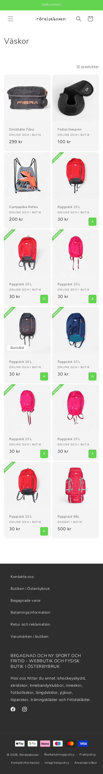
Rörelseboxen (29, 755)
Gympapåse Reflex (23, 207)
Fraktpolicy (87, 754)
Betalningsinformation (30, 612)
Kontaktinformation (25, 762)
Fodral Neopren (70, 130)
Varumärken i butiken (30, 636)
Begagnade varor (26, 600)
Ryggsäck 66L (68, 517)
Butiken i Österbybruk (30, 588)
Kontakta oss (22, 576)
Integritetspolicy (57, 762)
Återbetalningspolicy (59, 754)
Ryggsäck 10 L (69, 207)
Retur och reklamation (30, 624)
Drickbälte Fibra (21, 130)
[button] (10, 19)
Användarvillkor (85, 762)
